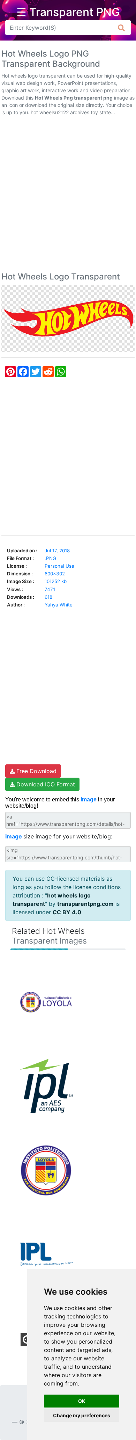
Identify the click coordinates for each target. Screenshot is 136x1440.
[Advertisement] (68, 195)
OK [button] (81, 1401)
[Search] (121, 27)
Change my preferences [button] (81, 1415)
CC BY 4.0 (67, 912)
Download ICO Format (45, 784)
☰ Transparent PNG (68, 12)
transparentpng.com (85, 903)
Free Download (35, 771)
